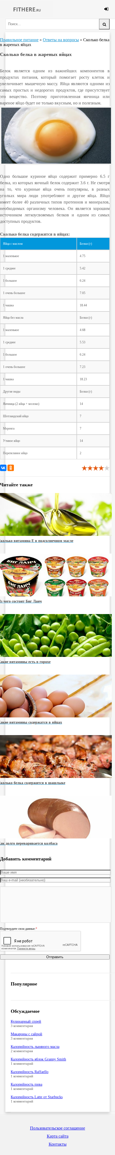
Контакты (58, 1144)
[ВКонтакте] (3, 468)
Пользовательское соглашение (57, 1128)
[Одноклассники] (10, 468)
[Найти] (104, 24)
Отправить (54, 957)
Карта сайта (57, 1136)
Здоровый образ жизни (26, 9)
